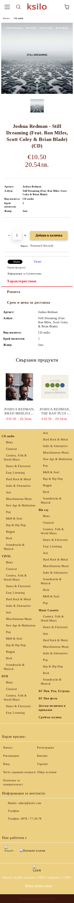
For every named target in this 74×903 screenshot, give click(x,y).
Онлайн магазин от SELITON (37, 898)
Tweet (38, 261)
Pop (8, 512)
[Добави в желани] (67, 224)
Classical (11, 448)
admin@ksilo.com (29, 803)
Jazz (8, 492)
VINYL (6, 556)
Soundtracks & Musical (14, 546)
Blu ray (44, 510)
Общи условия (47, 772)
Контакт (42, 755)
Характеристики (21, 281)
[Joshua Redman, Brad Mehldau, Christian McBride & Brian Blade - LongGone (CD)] (19, 386)
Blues (9, 442)
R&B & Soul (14, 518)
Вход (6, 764)
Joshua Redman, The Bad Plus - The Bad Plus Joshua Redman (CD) (54, 411)
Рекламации (11, 755)
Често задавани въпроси (19, 772)
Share (16, 261)
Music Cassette (49, 610)
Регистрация (45, 747)
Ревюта (13, 292)
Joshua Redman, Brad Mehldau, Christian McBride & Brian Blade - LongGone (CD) (19, 411)
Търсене (42, 764)
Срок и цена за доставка (28, 302)
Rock (9, 538)
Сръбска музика (50, 717)
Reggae (10, 531)
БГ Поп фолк (48, 698)
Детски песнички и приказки (52, 707)
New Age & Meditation (20, 505)
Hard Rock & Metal (18, 479)
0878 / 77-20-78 (31, 818)
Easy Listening (15, 472)
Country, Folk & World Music (15, 457)
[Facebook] (7, 827)
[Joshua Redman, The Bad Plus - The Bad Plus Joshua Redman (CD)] (54, 386)
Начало (6, 18)
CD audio (18, 18)
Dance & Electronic (18, 466)
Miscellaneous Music (19, 498)
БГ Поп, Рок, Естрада (54, 691)
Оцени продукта (16, 267)
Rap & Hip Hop (16, 525)
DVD (5, 676)
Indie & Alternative (18, 485)
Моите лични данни (38, 885)
